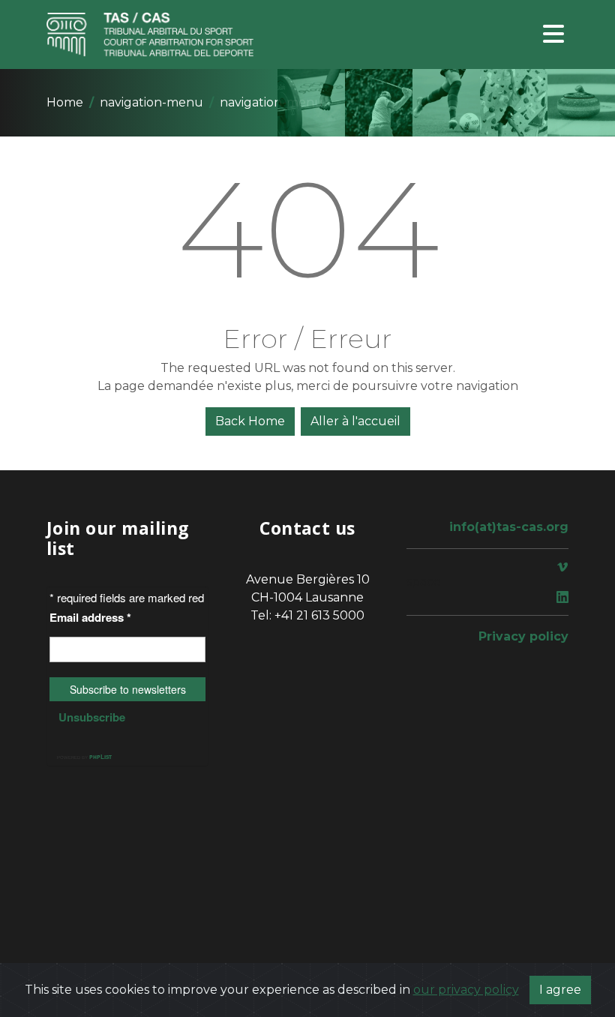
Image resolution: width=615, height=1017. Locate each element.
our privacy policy (466, 989)
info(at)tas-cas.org (508, 527)
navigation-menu (151, 102)
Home (64, 102)
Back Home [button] (250, 421)
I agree (560, 989)
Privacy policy (523, 636)
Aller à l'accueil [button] (355, 421)
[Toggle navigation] (553, 35)
